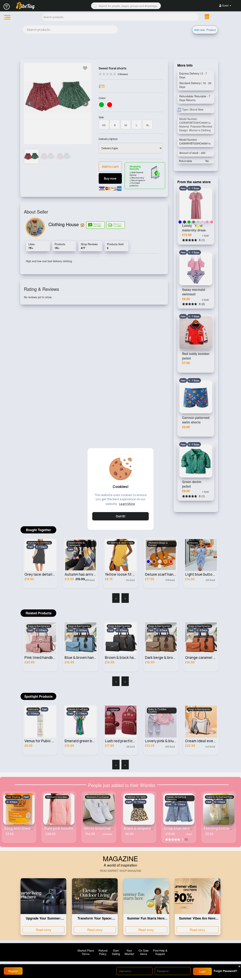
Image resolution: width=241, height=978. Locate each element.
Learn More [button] (127, 504)
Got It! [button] (120, 516)
